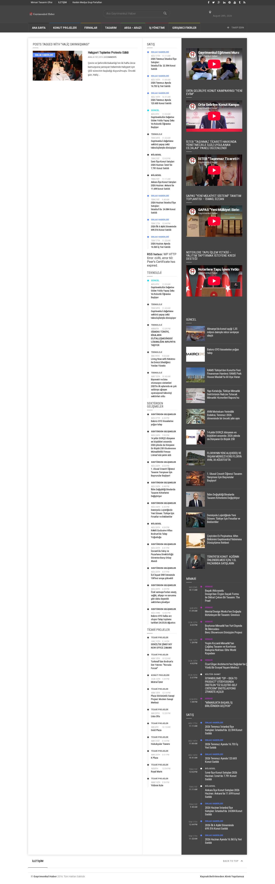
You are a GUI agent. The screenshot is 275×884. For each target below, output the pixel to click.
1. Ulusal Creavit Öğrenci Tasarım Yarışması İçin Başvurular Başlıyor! (163, 472)
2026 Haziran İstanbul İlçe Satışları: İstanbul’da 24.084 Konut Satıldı (223, 811)
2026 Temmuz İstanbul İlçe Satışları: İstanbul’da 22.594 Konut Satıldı (223, 730)
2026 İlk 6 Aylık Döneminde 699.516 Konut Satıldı (219, 827)
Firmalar (90, 27)
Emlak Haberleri (44, 55)
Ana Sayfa (38, 27)
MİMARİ (209, 586)
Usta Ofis (155, 716)
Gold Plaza (156, 730)
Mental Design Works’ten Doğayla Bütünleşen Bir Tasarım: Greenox (223, 613)
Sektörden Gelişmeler (163, 414)
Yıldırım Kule (157, 785)
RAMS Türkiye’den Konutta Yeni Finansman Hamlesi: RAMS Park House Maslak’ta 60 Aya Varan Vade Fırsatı (224, 375)
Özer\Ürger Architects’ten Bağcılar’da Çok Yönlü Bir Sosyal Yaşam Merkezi (227, 665)
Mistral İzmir (157, 682)
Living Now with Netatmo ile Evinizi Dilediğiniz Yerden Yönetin (163, 362)
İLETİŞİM (62, 2)
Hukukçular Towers (160, 744)
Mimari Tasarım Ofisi (41, 2)
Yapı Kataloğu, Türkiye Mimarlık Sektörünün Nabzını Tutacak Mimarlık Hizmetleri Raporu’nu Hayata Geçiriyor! (223, 396)
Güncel (155, 110)
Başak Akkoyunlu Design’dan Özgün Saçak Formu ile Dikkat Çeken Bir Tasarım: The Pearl (222, 595)
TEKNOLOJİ (156, 134)
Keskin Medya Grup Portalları (87, 2)
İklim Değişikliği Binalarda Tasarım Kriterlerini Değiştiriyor (163, 493)
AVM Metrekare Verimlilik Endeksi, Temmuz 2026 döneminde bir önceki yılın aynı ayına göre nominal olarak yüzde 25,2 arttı (224, 418)
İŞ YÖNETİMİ (157, 27)
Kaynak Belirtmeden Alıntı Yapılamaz (222, 876)
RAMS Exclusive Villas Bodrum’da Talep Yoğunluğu (161, 534)
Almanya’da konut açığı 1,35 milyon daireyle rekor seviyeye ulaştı (223, 332)
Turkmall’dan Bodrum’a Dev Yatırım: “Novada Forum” (162, 665)
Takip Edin (237, 27)
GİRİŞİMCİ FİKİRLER (184, 27)
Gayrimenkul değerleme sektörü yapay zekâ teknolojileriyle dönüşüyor (163, 144)
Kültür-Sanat (213, 674)
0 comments (110, 57)
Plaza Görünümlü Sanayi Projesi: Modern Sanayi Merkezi (162, 699)
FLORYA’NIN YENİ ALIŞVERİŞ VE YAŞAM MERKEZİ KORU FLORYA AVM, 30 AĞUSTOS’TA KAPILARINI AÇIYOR (224, 458)
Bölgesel (156, 155)
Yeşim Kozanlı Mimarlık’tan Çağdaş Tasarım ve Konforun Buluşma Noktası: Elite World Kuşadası (220, 648)
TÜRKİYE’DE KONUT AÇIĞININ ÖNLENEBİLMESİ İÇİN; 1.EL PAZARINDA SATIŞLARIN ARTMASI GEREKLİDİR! (223, 561)
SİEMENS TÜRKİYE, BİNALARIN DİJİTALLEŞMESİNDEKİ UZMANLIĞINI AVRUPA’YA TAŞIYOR (163, 338)
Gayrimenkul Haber (45, 876)
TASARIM (111, 27)
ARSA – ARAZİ (132, 27)
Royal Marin (156, 771)
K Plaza (154, 757)
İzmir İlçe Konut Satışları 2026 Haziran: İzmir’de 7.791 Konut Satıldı (162, 165)
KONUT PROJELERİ (65, 27)
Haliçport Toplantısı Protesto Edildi (108, 52)
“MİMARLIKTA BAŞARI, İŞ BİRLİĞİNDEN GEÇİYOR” (219, 704)
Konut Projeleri (160, 675)
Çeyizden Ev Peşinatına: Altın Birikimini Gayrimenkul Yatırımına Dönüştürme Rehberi (224, 539)
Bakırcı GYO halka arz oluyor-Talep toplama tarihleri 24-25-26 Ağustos (163, 619)
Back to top (231, 861)
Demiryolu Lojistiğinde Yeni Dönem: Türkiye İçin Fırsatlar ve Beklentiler (162, 513)
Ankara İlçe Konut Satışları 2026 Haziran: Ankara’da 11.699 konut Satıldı (163, 185)
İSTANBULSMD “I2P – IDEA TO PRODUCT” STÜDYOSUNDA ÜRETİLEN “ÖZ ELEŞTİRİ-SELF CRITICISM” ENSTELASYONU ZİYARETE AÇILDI (221, 685)
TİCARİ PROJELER (159, 637)
